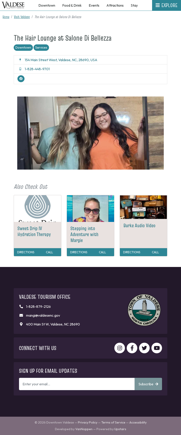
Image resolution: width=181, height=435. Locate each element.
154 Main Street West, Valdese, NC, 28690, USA (61, 60)
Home (6, 16)
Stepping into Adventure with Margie (84, 234)
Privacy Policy (87, 422)
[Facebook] (21, 78)
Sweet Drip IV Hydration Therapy (34, 231)
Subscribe (145, 384)
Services (41, 47)
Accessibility (138, 422)
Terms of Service (113, 422)
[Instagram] (119, 348)
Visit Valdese (22, 16)
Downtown (23, 47)
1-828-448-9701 (37, 69)
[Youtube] (156, 348)
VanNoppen (83, 429)
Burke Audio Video (139, 225)
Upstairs (120, 429)
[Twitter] (144, 348)
